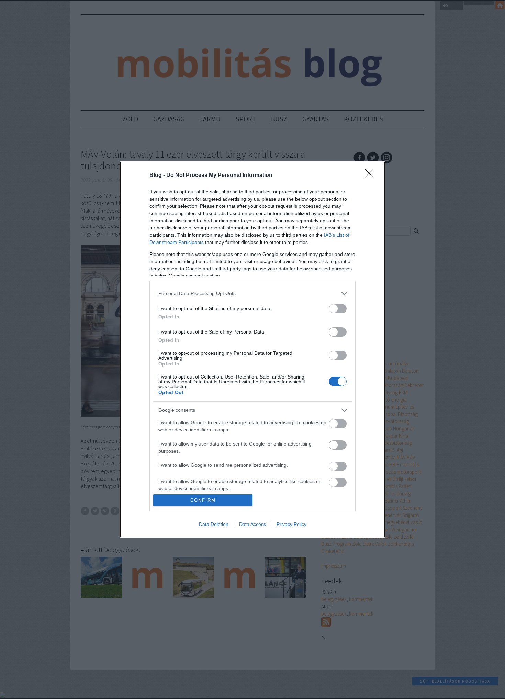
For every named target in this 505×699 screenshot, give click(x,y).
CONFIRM (203, 500)
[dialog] (252, 349)
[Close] (371, 175)
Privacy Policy (291, 524)
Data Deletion (213, 524)
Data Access (252, 524)
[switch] (338, 308)
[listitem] (252, 293)
